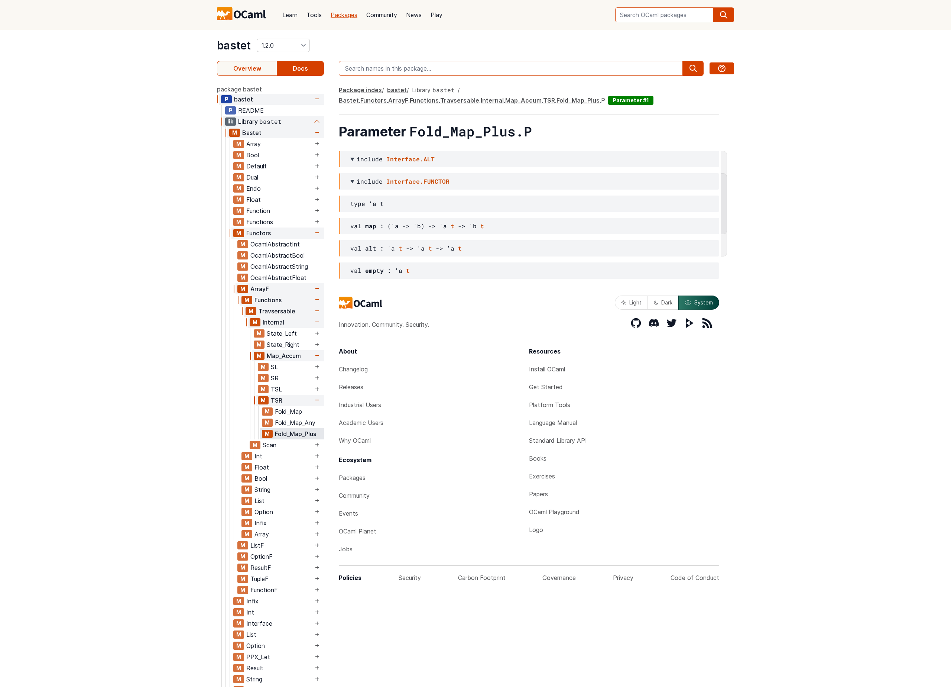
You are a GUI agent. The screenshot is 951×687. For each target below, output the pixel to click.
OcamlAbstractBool (277, 255)
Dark (666, 302)
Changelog (353, 369)
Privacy (623, 577)
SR (275, 378)
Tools (314, 15)
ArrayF (259, 289)
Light (635, 302)
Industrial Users (360, 405)
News (414, 15)
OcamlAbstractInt (275, 244)
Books (537, 458)
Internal (273, 322)
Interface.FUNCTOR (417, 181)
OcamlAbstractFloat (278, 277)
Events (348, 513)
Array (253, 144)
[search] (723, 14)
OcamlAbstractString (279, 266)
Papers (538, 494)
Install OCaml (547, 369)
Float (253, 199)
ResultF (260, 567)
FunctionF (264, 590)
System (703, 302)
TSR (276, 400)
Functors (258, 233)
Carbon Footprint (482, 577)
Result (254, 668)
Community (381, 15)
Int (258, 456)
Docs (300, 68)
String (262, 489)
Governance (559, 577)
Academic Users (361, 422)
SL (274, 367)
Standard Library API (558, 440)
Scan (269, 445)
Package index (360, 90)
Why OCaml (355, 440)
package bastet (239, 89)
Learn (290, 15)
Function (258, 211)
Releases (351, 387)
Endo (253, 188)
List (259, 500)
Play (436, 15)
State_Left (282, 333)
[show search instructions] (722, 68)
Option (263, 512)
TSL (276, 389)
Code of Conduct (695, 577)
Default (256, 166)
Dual (252, 177)
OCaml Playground (554, 512)
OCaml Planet (357, 531)
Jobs (346, 549)
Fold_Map (288, 411)
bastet (234, 45)
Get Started (546, 387)
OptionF (261, 556)
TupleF (259, 579)
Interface (259, 623)
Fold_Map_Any (295, 422)
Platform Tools (549, 405)
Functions (259, 222)
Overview (247, 68)
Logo (536, 529)
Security (410, 577)
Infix (260, 523)
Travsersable (277, 311)
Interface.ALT (410, 159)
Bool (252, 155)
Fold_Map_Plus (295, 434)
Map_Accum (284, 355)
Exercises (542, 476)
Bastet (252, 132)
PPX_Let (258, 657)
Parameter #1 (631, 100)
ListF (257, 545)
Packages (344, 15)
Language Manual (553, 422)
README (251, 110)
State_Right (283, 344)
